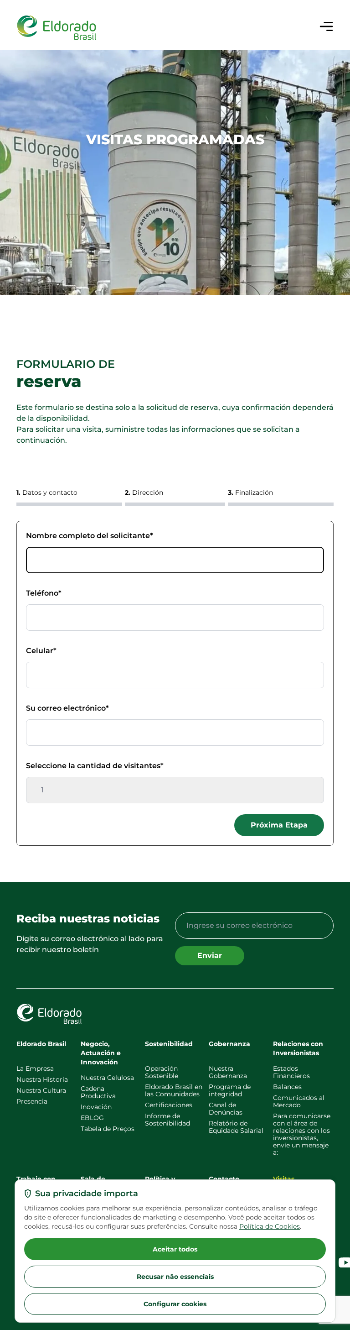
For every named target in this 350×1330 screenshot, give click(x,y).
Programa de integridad (230, 1090)
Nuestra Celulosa (107, 1077)
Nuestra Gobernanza (228, 1072)
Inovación (96, 1107)
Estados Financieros (291, 1072)
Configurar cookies (175, 1304)
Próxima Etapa (279, 825)
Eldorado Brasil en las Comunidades (173, 1090)
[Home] (56, 28)
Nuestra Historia (42, 1079)
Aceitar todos (175, 1249)
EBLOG (92, 1118)
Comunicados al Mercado (298, 1101)
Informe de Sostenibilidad (167, 1119)
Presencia (31, 1101)
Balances (287, 1087)
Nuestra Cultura (41, 1090)
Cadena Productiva (98, 1092)
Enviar (209, 955)
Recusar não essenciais (175, 1276)
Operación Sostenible (161, 1072)
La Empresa (35, 1068)
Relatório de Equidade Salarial (236, 1127)
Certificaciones (168, 1105)
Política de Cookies (269, 1226)
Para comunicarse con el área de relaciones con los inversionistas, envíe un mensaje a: (301, 1134)
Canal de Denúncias (225, 1108)
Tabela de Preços (107, 1129)
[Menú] (326, 26)
